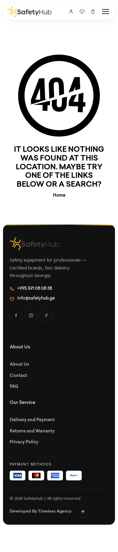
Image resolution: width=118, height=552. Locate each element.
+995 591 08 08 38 (34, 288)
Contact (18, 376)
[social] (16, 315)
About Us (19, 364)
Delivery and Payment (32, 420)
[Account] (71, 11)
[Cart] (92, 11)
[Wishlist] (82, 11)
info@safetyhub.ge (36, 298)
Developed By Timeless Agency (40, 511)
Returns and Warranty (32, 431)
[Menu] (105, 11)
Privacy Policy (24, 442)
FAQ (14, 386)
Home (59, 195)
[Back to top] (83, 512)
